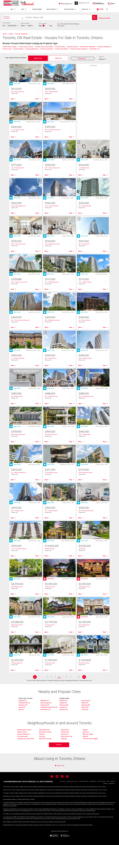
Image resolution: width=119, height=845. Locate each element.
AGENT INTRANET (101, 781)
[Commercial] (98, 3)
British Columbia (28, 786)
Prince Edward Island (92, 786)
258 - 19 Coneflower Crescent (53, 129)
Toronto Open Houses (26, 47)
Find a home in (6, 786)
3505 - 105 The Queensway (18, 244)
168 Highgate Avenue (84, 586)
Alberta (21, 786)
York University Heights (90, 739)
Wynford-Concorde (45, 739)
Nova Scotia (83, 786)
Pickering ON (44, 705)
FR (107, 9)
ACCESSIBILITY (111, 783)
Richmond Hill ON (24, 703)
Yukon (99, 786)
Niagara (85, 730)
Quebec (17, 786)
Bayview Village (88, 734)
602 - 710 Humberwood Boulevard (20, 320)
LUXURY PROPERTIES (83, 781)
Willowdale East (44, 730)
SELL (22, 9)
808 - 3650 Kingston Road (18, 434)
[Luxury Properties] (82, 3)
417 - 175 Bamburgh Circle (52, 282)
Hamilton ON (64, 709)
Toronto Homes (60, 47)
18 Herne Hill (82, 548)
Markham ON (44, 700)
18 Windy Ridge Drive (16, 663)
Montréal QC (64, 700)
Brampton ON (23, 705)
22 (79, 677)
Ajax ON (21, 709)
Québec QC (63, 707)
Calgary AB (63, 703)
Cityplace (64, 739)
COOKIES (105, 783)
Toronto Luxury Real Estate (44, 47)
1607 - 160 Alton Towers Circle (19, 282)
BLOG (76, 781)
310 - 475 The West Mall (85, 206)
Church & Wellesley (23, 734)
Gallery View (38, 58)
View (36, 99)
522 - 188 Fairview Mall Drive (18, 472)
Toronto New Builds (61, 49)
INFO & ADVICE (51, 9)
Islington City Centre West (25, 739)
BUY (12, 9)
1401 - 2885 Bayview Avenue (52, 244)
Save (12, 99)
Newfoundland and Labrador (61, 786)
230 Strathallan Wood (16, 586)
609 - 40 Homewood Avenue (86, 510)
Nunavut (104, 786)
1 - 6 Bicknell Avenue (84, 168)
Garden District (22, 732)
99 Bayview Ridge (49, 548)
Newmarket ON (45, 709)
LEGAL (108, 781)
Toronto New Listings (10, 47)
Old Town (42, 736)
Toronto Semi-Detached (87, 47)
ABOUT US (85, 9)
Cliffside (42, 734)
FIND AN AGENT (37, 9)
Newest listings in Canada (28, 799)
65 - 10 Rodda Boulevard (17, 358)
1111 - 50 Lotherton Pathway (18, 548)
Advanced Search (104, 18)
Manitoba (35, 786)
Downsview (65, 734)
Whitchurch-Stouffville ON (48, 707)
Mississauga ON (45, 703)
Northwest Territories (74, 786)
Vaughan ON (22, 700)
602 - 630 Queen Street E (17, 91)
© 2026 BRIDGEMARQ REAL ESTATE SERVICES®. (19, 781)
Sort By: (101, 57)
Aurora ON (22, 707)
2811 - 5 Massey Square (51, 510)
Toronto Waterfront (32, 49)
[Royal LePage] (18, 3)
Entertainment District (24, 730)
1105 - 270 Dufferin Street (51, 206)
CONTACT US (63, 781)
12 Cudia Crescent (50, 625)
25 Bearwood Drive (50, 586)
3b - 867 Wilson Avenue (51, 472)
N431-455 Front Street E (51, 434)
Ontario (12, 786)
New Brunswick (50, 786)
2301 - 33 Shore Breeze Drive (52, 168)
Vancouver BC (85, 700)
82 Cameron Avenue (84, 663)
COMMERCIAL (93, 781)
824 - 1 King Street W (84, 244)
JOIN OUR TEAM (69, 9)
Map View (58, 58)
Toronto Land (7, 49)
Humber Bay (65, 732)
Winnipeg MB (85, 705)
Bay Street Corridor (45, 732)
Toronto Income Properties (79, 49)
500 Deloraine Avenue (17, 625)
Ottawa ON (84, 703)
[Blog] (111, 3)
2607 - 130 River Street (17, 510)
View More (93, 49)
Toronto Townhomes (104, 47)
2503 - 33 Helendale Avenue (86, 396)
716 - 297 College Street (17, 168)
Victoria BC (85, 709)
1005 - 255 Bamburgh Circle (18, 206)
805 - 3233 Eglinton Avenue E (52, 320)
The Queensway (22, 736)
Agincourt (86, 732)
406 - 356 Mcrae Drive (16, 396)
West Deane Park (66, 736)
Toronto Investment (46, 49)
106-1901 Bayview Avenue (85, 472)
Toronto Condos (72, 47)
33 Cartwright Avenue (84, 625)
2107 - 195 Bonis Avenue (85, 282)
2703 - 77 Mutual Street (85, 434)
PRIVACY (113, 781)
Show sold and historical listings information (68, 25)
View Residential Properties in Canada (12, 799)
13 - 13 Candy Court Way (17, 129)
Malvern (85, 736)
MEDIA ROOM (70, 781)
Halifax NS (84, 707)
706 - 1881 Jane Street (84, 320)
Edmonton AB (64, 705)
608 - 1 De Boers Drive (50, 358)
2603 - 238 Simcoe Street (85, 358)
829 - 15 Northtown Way (51, 396)
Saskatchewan (41, 786)
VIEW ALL (59, 745)
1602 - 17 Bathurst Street (51, 91)
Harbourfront (65, 730)
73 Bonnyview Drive (50, 663)
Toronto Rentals (18, 49)
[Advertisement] (93, 96)
